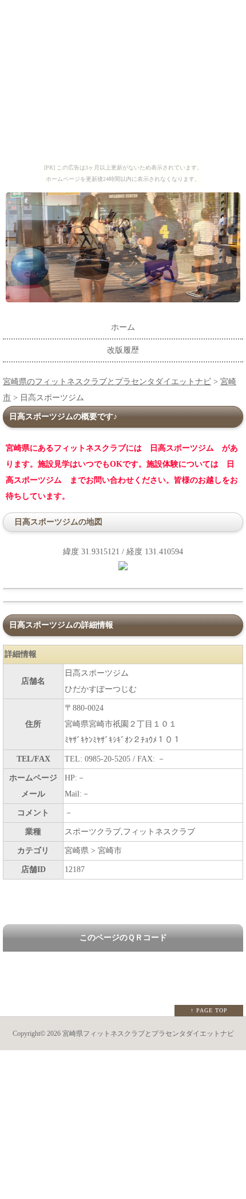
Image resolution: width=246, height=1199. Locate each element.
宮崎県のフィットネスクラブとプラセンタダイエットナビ (107, 381)
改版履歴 (123, 350)
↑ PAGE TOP (209, 1010)
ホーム (123, 327)
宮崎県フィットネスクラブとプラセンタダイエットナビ (148, 1034)
